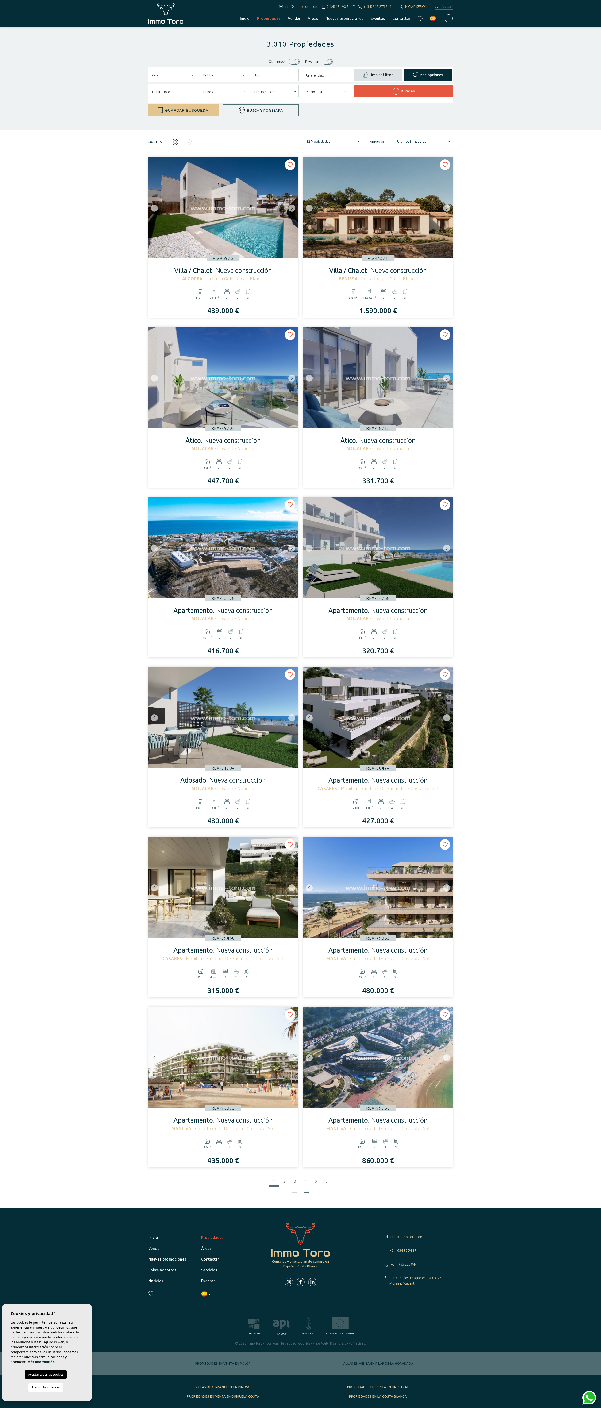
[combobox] (172, 75)
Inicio (245, 18)
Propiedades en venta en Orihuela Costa (223, 1396)
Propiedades (269, 18)
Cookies (304, 1343)
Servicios (209, 1270)
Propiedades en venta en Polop (223, 1363)
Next (293, 208)
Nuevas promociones (344, 18)
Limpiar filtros (381, 75)
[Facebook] (301, 1282)
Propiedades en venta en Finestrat (378, 1387)
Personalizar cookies (46, 1387)
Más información (41, 1362)
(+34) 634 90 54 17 (340, 6)
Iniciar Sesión (416, 6)
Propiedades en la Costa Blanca (378, 1396)
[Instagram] (289, 1282)
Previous (153, 208)
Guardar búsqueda (186, 110)
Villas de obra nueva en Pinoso (223, 1387)
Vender (294, 18)
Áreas (313, 18)
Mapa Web (320, 1343)
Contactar (401, 18)
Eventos (378, 18)
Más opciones (431, 75)
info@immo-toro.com (301, 6)
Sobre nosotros (162, 1270)
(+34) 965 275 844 (377, 6)
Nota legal (272, 1343)
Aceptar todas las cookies (45, 1374)
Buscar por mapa (265, 110)
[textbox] (172, 75)
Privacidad (288, 1343)
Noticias (155, 1281)
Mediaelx (359, 1343)
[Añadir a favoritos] (290, 164)
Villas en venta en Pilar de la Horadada (378, 1363)
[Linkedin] (312, 1282)
